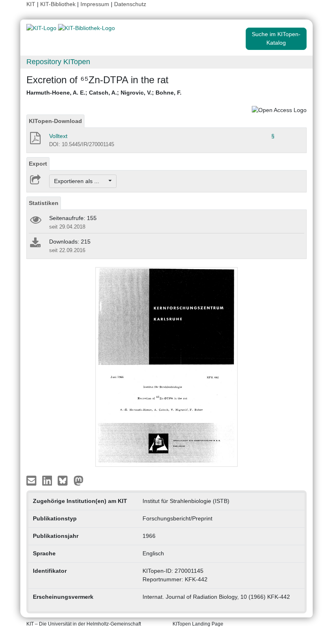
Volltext (58, 136)
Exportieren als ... (80, 181)
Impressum (94, 4)
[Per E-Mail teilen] (32, 480)
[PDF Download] (35, 140)
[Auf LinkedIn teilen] (48, 480)
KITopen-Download (55, 121)
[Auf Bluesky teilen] (65, 480)
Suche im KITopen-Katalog (276, 38)
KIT (30, 4)
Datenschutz (130, 4)
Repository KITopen (58, 62)
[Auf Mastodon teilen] (79, 480)
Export (38, 163)
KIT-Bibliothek (58, 4)
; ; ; (104, 92)
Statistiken (43, 203)
